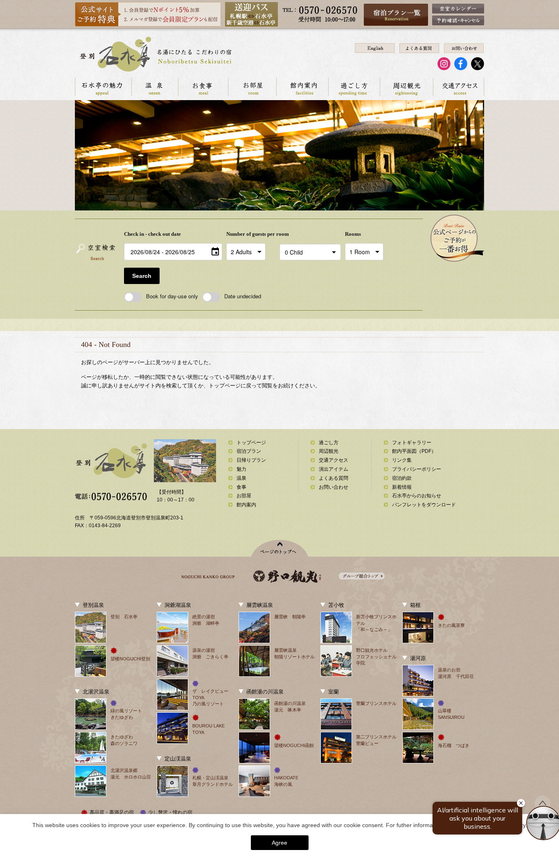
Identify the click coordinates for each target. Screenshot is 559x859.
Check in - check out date (152, 234)
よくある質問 (333, 478)
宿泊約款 (402, 478)
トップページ (251, 442)
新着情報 (402, 487)
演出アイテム (333, 469)
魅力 (241, 469)
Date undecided (242, 296)
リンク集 (402, 460)
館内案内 (302, 87)
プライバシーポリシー (416, 469)
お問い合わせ (333, 487)
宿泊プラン (249, 451)
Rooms (353, 234)
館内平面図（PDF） (414, 451)
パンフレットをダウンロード (424, 505)
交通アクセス (458, 87)
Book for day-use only (172, 296)
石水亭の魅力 (103, 87)
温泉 (154, 87)
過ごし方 (354, 87)
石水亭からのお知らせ (416, 496)
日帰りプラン (251, 460)
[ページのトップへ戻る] (279, 548)
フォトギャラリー (411, 442)
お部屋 (252, 87)
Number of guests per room (250, 234)
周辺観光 (406, 87)
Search (141, 276)
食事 (241, 487)
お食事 (203, 87)
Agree (279, 842)
